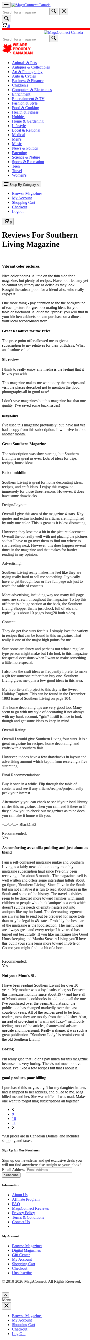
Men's (17, 139)
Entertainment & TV (28, 99)
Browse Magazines (27, 1246)
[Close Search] (63, 11)
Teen (16, 166)
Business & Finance (28, 81)
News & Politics (25, 148)
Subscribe (11, 1175)
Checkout (19, 1268)
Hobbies (18, 117)
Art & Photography (27, 72)
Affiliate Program (26, 1199)
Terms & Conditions (28, 1217)
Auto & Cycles (24, 76)
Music (17, 144)
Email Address (13, 1169)
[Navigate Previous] (13, 1109)
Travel (17, 171)
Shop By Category (22, 185)
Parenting (19, 153)
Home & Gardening (28, 121)
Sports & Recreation (28, 162)
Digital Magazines (26, 1250)
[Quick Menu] (6, 5)
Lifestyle (19, 126)
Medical (18, 135)
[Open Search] (6, 18)
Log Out (19, 1333)
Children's (20, 85)
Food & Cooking (25, 108)
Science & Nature (26, 157)
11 (14, 1123)
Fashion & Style (25, 103)
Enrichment (21, 94)
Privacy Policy (23, 1213)
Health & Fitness (25, 112)
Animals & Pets (24, 63)
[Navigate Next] (13, 1127)
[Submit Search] (53, 11)
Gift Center (21, 1255)
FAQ (16, 1204)
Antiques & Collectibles (31, 67)
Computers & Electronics (32, 90)
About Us (20, 1195)
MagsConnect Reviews (30, 1208)
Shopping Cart (23, 1264)
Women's (19, 175)
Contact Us (21, 1222)
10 (14, 1118)
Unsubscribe (22, 1273)
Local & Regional (26, 130)
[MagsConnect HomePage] (31, 5)
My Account (22, 1259)
